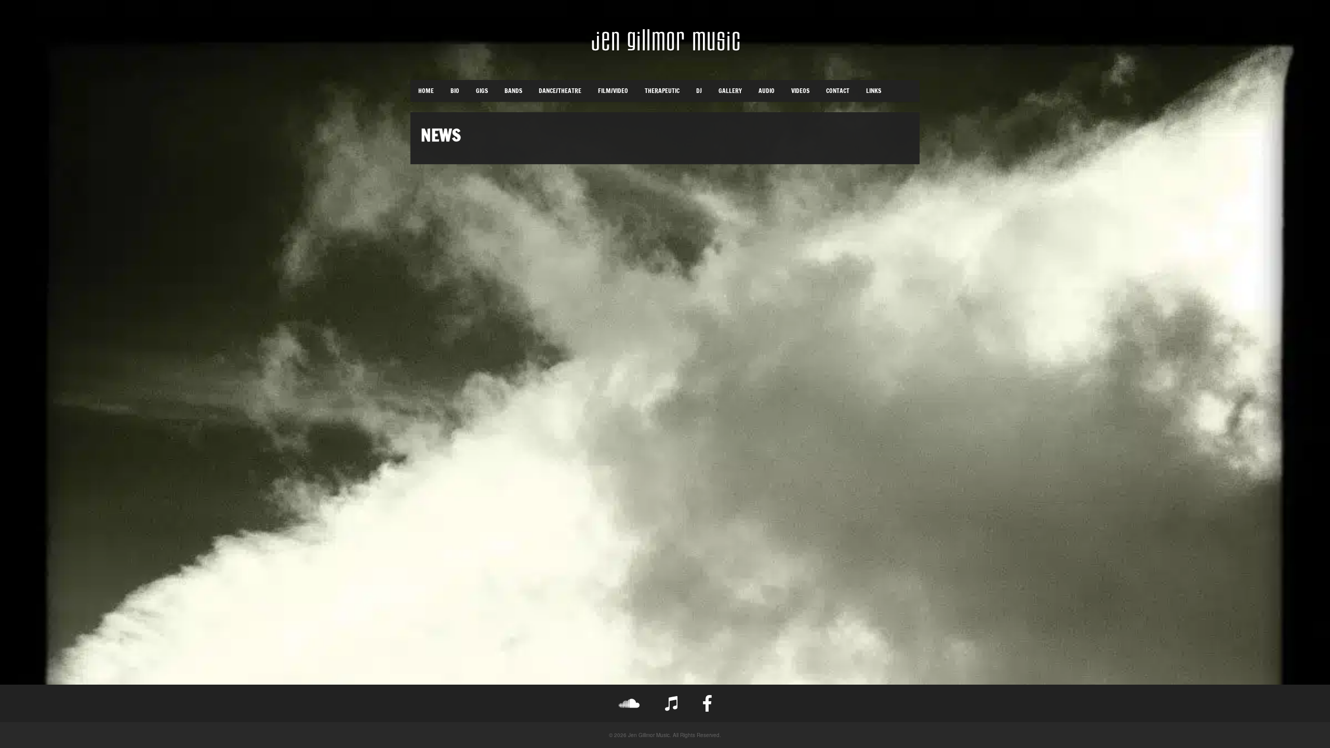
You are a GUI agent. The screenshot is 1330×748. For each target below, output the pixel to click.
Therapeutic (662, 90)
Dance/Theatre (560, 90)
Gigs (482, 90)
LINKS (873, 90)
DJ (699, 90)
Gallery (730, 90)
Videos (800, 90)
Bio (454, 90)
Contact (837, 90)
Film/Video (613, 90)
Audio (767, 90)
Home (426, 90)
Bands (513, 90)
